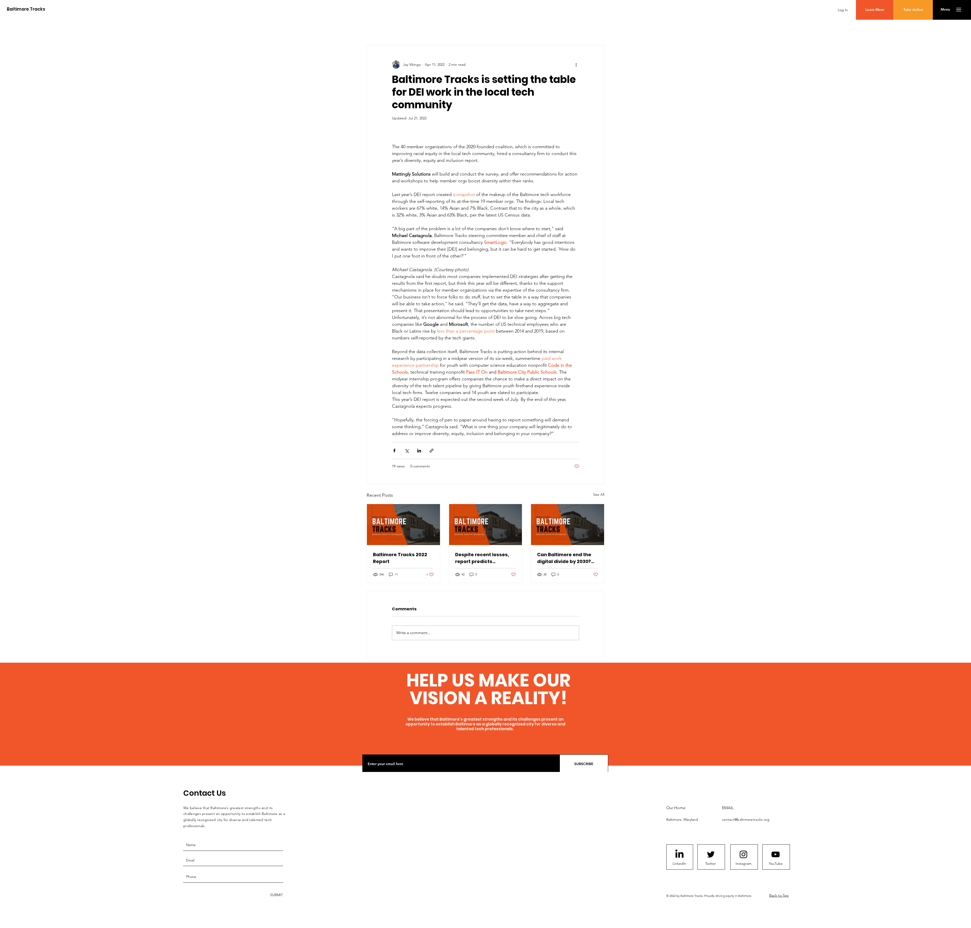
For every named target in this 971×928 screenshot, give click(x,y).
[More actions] (576, 64)
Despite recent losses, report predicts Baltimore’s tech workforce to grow (482, 558)
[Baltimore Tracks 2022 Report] (403, 524)
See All (598, 494)
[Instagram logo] (743, 854)
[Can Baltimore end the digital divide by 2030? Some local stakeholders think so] (567, 524)
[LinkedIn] (679, 854)
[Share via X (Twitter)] (406, 450)
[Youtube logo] (775, 854)
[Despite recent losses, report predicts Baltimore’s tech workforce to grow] (485, 524)
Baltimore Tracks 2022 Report (400, 558)
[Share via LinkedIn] (419, 450)
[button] (945, 9)
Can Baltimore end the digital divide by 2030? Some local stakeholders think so (567, 558)
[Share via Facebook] (394, 450)
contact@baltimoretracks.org (746, 819)
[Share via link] (431, 450)
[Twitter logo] (711, 854)
